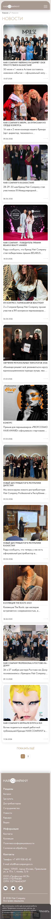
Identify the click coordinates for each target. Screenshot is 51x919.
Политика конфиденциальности (18, 843)
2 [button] (28, 756)
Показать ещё (25, 748)
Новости (7, 813)
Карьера (7, 817)
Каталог (7, 794)
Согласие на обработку (15, 848)
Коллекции (8, 838)
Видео (6, 822)
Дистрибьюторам (12, 803)
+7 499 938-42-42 (22, 859)
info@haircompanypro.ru (21, 864)
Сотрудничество (11, 808)
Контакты (8, 834)
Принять (44, 911)
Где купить (8, 799)
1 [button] (22, 756)
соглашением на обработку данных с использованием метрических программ (19, 914)
